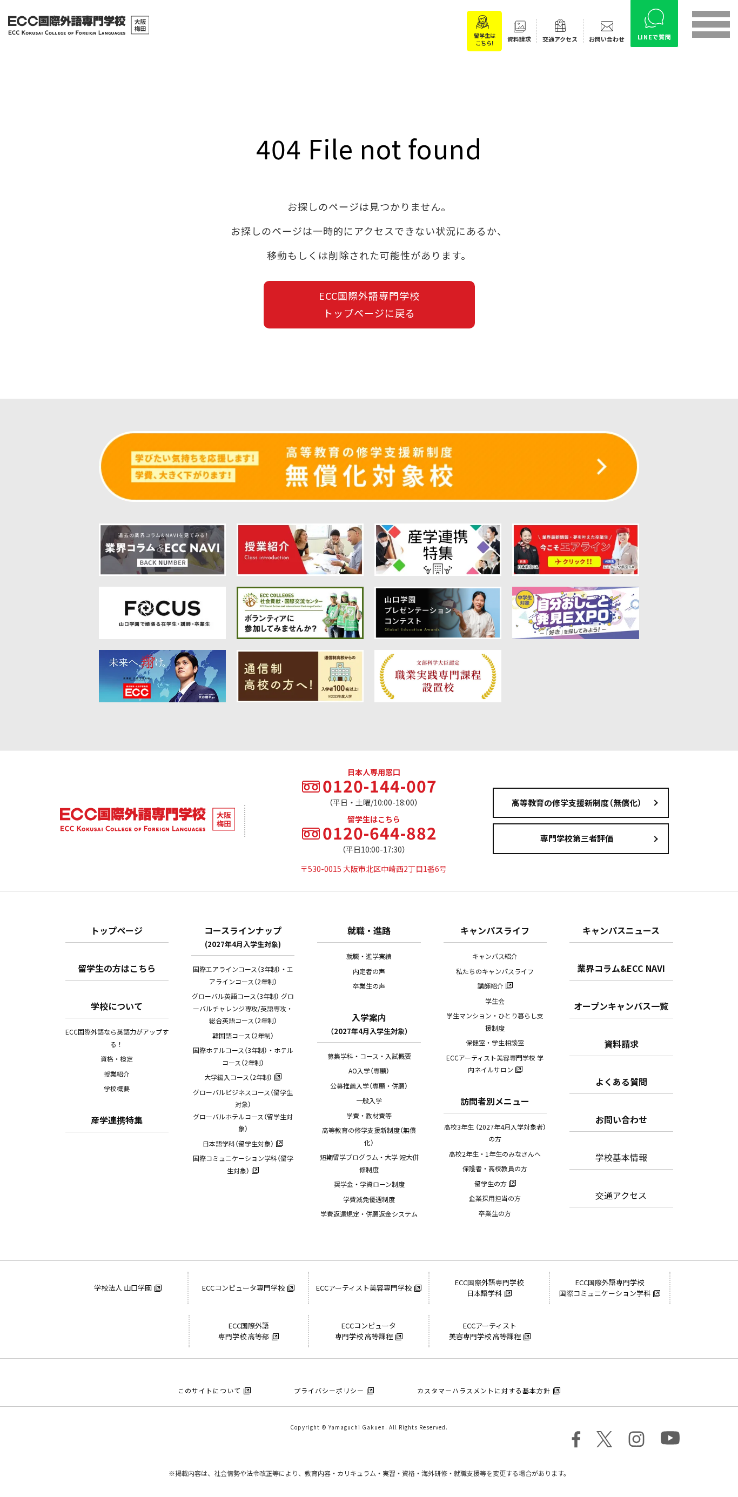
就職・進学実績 (369, 956)
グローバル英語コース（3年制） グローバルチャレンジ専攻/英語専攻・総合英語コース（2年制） (243, 1008)
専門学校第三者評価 (576, 838)
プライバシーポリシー (329, 1390)
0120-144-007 (380, 786)
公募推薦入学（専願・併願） (369, 1086)
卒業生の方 (495, 1213)
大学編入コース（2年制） (238, 1077)
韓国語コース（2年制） (243, 1035)
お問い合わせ (621, 1119)
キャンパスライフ (494, 930)
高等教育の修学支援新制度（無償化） (577, 803)
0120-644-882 (380, 833)
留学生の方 (490, 1184)
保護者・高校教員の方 (494, 1168)
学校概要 (117, 1088)
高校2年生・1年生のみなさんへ (495, 1154)
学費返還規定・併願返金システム (369, 1214)
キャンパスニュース (621, 930)
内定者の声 (369, 971)
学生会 (495, 1001)
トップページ (117, 930)
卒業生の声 (369, 986)
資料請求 (621, 1043)
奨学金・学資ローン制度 (369, 1184)
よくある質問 (621, 1081)
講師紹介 (491, 986)
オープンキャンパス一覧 (621, 1005)
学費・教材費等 (369, 1115)
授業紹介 (117, 1074)
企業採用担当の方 (495, 1198)
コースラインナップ (242, 936)
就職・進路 (369, 930)
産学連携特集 (117, 1119)
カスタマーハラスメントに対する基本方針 (484, 1390)
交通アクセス (621, 1195)
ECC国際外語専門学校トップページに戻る (369, 304)
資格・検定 (116, 1059)
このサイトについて (209, 1390)
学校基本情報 (621, 1157)
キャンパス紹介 (495, 956)
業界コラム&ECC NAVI (621, 968)
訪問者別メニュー (494, 1101)
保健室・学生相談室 (495, 1043)
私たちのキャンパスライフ (495, 971)
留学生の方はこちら (117, 968)
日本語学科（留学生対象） (238, 1144)
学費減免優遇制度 (369, 1199)
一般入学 (369, 1100)
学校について (117, 1005)
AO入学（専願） (369, 1071)
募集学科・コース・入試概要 (369, 1056)
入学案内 (369, 1023)
